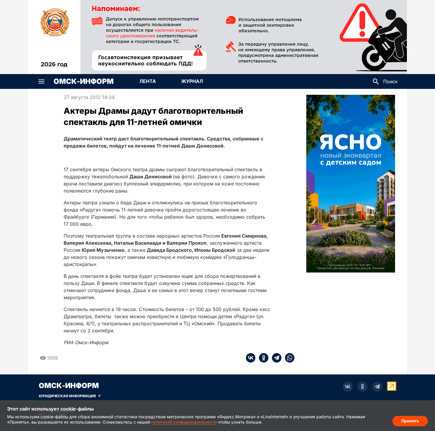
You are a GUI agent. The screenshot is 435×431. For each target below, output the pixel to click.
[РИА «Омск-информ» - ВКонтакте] (348, 387)
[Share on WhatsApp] (287, 358)
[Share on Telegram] (274, 358)
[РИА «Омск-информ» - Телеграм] (377, 387)
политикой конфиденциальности (184, 421)
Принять (410, 420)
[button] (41, 81)
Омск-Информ (84, 81)
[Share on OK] (261, 358)
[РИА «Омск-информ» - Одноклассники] (362, 387)
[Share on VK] (250, 358)
